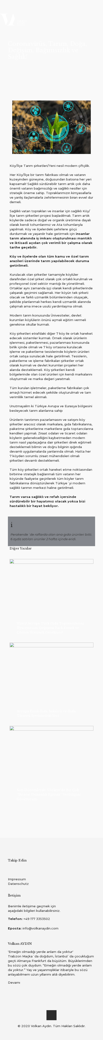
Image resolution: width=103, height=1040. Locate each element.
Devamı (14, 982)
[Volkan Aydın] (51, 19)
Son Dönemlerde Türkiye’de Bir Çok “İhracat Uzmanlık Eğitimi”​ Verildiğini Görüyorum (49, 794)
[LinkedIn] (51, 1032)
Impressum (17, 879)
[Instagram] (58, 1032)
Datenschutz (18, 884)
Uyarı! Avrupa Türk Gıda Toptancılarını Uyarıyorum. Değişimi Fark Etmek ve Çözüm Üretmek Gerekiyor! (50, 627)
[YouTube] (45, 1032)
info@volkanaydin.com (40, 928)
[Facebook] (38, 1032)
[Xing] (64, 1032)
